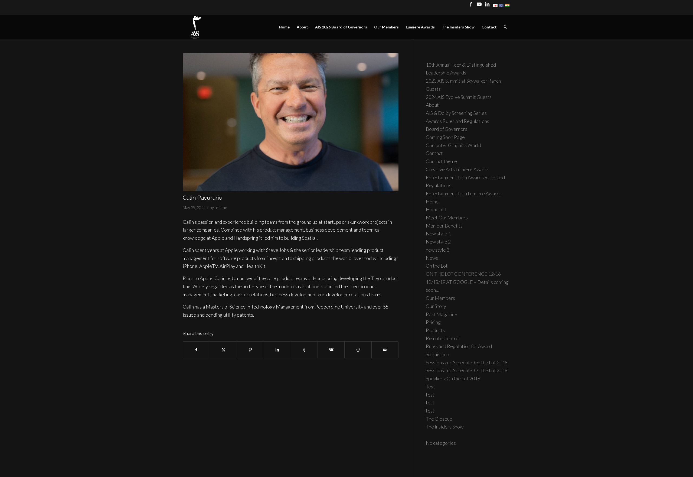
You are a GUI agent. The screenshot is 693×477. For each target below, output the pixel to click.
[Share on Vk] (331, 350)
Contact (434, 153)
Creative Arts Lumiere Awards (457, 169)
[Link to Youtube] (479, 4)
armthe (221, 207)
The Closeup (439, 419)
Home (432, 202)
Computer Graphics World (453, 145)
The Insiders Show (444, 427)
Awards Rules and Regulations (457, 121)
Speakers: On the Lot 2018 (453, 378)
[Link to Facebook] (471, 4)
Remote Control (443, 338)
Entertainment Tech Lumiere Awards (464, 193)
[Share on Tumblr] (304, 350)
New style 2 (438, 242)
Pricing (433, 322)
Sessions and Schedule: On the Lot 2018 (467, 362)
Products (435, 330)
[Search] (505, 27)
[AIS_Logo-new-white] (196, 27)
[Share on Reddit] (358, 350)
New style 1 (438, 233)
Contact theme (441, 161)
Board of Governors (446, 129)
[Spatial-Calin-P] (290, 122)
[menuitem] (284, 27)
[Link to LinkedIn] (487, 4)
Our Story (436, 306)
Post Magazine (441, 314)
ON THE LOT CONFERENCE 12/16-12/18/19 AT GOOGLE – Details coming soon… (467, 282)
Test (430, 387)
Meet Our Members (447, 217)
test (430, 395)
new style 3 (437, 250)
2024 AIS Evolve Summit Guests (459, 97)
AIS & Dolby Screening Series (456, 113)
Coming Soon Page (445, 137)
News (432, 258)
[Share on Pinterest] (250, 350)
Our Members (440, 298)
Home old (436, 209)
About (432, 105)
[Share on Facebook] (196, 350)
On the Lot (437, 266)
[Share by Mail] (385, 350)
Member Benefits (444, 226)
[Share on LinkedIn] (277, 350)
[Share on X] (223, 350)
